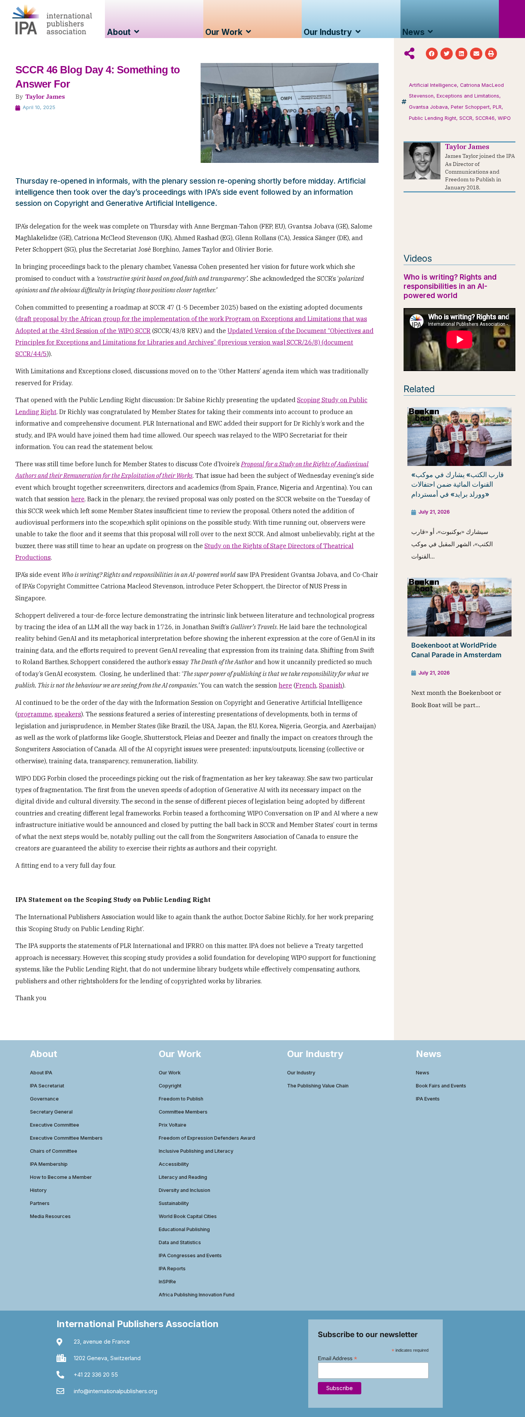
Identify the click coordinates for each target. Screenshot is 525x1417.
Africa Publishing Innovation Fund (196, 1295)
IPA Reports (172, 1268)
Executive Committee (54, 1125)
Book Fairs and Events (441, 1086)
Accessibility (174, 1164)
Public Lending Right (432, 118)
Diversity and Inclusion (184, 1190)
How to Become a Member (61, 1177)
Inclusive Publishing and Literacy (196, 1151)
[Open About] (137, 32)
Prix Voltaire (172, 1125)
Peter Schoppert (470, 107)
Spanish (330, 685)
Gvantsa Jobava (428, 107)
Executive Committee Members (66, 1138)
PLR (497, 107)
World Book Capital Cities (188, 1216)
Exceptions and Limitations (468, 96)
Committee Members (183, 1112)
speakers (68, 714)
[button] (432, 54)
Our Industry (301, 1073)
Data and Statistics (180, 1242)
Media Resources (50, 1216)
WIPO (504, 118)
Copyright (170, 1086)
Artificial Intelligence (433, 85)
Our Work (170, 1073)
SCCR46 (485, 118)
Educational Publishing (184, 1229)
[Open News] (431, 32)
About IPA (41, 1073)
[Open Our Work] (248, 32)
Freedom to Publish (181, 1099)
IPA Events (428, 1099)
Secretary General (51, 1112)
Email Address (337, 1358)
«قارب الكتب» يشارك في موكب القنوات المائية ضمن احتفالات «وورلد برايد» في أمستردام (457, 484)
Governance (44, 1099)
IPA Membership (49, 1164)
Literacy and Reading (183, 1177)
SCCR (465, 118)
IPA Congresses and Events (190, 1255)
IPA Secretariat (47, 1086)
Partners (40, 1203)
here (78, 499)
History (38, 1190)
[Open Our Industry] (358, 32)
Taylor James (45, 96)
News (422, 1073)
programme (34, 714)
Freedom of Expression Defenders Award (207, 1138)
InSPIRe (167, 1281)
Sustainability (174, 1203)
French (306, 685)
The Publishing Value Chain (318, 1086)
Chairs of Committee (53, 1151)
